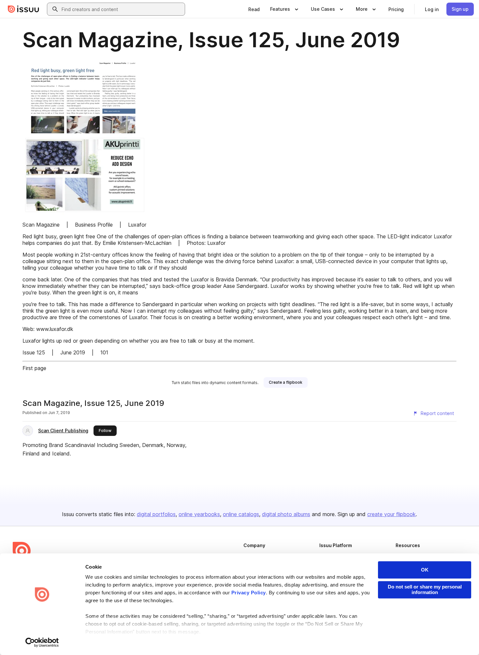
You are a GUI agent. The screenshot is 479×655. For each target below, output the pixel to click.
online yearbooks (199, 514)
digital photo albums (286, 514)
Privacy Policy (248, 593)
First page (34, 368)
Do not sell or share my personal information (425, 589)
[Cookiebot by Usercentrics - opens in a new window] (42, 642)
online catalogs (241, 514)
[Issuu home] (23, 9)
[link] (254, 9)
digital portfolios (156, 514)
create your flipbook (391, 514)
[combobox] (122, 9)
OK (424, 570)
